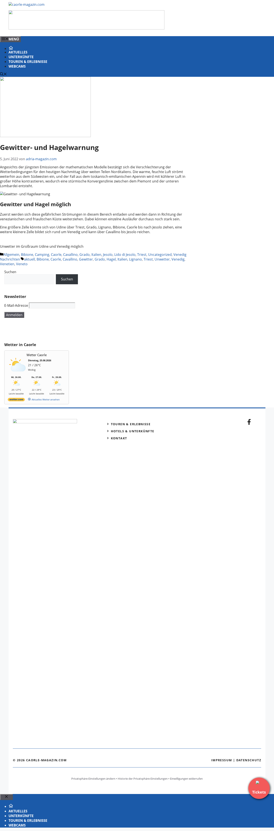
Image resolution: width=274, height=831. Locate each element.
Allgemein (11, 254)
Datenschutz (248, 760)
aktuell (29, 259)
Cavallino (70, 254)
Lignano (135, 259)
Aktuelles (18, 52)
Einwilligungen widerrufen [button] (186, 779)
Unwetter (162, 259)
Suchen (10, 272)
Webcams (17, 66)
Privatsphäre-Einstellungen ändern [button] (93, 779)
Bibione (27, 254)
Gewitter (86, 259)
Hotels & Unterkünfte (132, 431)
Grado (84, 254)
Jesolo (108, 254)
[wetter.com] (16, 400)
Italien (96, 254)
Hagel (111, 259)
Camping (42, 254)
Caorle (56, 254)
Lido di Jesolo (125, 254)
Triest (141, 254)
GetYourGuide (35, 330)
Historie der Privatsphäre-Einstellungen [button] (143, 779)
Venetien (7, 264)
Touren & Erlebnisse (28, 61)
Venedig (178, 259)
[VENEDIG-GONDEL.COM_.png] (86, 28)
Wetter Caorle (37, 355)
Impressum (221, 760)
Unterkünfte (21, 57)
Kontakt (119, 438)
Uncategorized (160, 254)
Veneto (22, 264)
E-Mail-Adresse (16, 305)
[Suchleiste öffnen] (3, 74)
